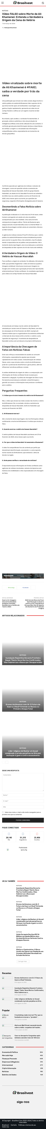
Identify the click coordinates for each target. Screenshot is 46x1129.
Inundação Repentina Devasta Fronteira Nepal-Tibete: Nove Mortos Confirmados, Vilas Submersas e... (29, 990)
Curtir (9, 833)
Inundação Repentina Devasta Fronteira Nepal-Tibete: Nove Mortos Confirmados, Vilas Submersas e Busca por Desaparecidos (23, 660)
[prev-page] (3, 762)
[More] (33, 587)
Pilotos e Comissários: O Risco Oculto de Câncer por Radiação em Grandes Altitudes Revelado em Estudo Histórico (29, 952)
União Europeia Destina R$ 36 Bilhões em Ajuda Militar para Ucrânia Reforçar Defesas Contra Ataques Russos (29, 937)
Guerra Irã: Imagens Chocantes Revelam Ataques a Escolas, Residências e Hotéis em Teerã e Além (10, 603)
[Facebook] (14, 1111)
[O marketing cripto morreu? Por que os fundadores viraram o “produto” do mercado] (7, 1017)
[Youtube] (31, 1111)
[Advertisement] (23, 55)
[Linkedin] (26, 1111)
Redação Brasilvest (10, 27)
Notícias (5, 10)
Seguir (23, 833)
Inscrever (37, 833)
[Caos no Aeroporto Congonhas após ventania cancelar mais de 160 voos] (7, 1038)
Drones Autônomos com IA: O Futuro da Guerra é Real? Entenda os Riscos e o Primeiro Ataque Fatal (23, 706)
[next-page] (7, 762)
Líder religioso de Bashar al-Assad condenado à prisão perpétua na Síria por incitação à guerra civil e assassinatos (23, 753)
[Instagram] (20, 1111)
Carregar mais (22, 961)
